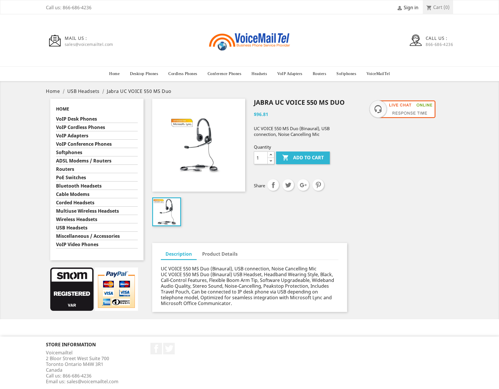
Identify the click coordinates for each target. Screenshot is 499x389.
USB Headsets (71, 228)
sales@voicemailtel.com (92, 381)
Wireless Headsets (76, 219)
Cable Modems (73, 194)
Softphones (346, 74)
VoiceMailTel (378, 74)
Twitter (169, 348)
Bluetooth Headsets (79, 186)
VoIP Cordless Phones (80, 127)
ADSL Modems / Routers (83, 161)
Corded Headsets (75, 203)
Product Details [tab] (220, 254)
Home (114, 74)
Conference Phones (224, 74)
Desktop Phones (144, 74)
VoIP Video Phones (77, 245)
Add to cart (303, 157)
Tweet (288, 185)
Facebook (156, 348)
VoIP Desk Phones (76, 119)
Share (273, 185)
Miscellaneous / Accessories (88, 236)
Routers (319, 74)
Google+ (303, 185)
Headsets (259, 74)
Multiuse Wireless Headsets (87, 211)
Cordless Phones (182, 74)
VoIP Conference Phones (84, 144)
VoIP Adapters (289, 74)
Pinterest (318, 185)
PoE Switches (71, 178)
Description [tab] (178, 254)
